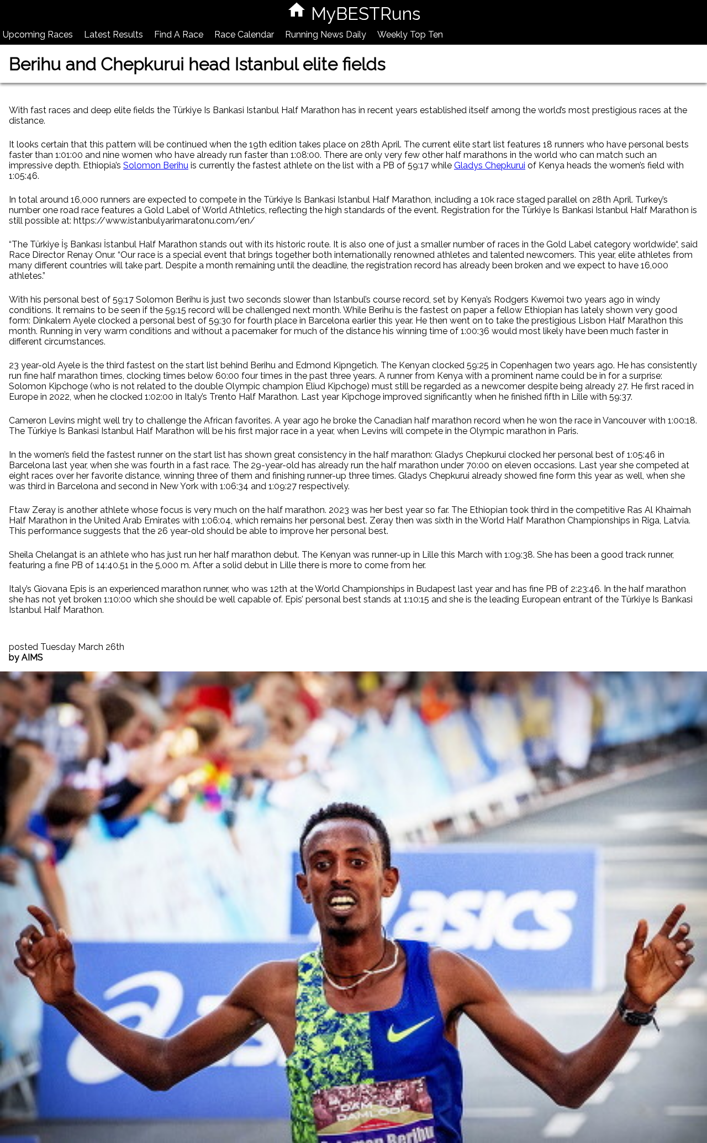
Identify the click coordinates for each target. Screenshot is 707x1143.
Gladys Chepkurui (489, 165)
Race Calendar (244, 34)
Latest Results (113, 34)
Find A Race (178, 34)
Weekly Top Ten (410, 34)
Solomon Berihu (155, 165)
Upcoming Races (38, 34)
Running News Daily (325, 34)
